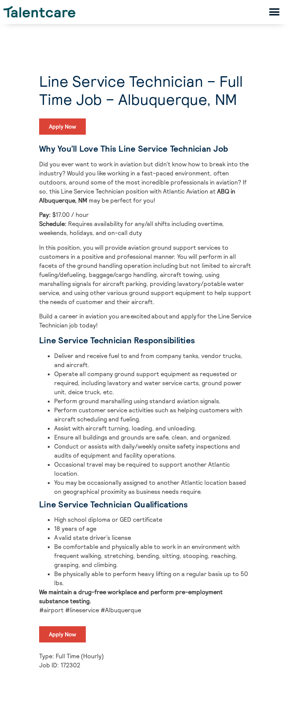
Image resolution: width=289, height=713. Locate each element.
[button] (274, 12)
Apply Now (62, 126)
